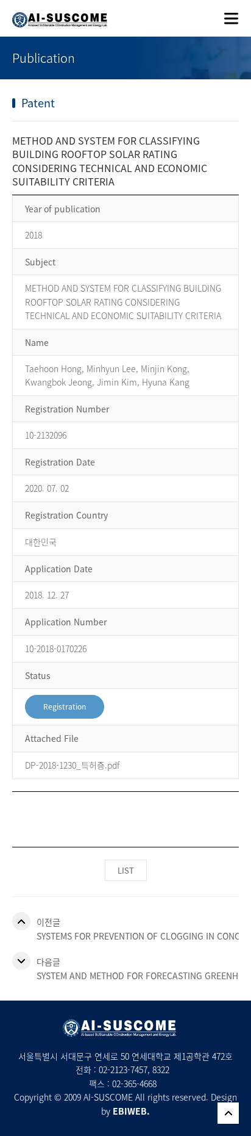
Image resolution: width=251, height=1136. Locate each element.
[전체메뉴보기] (231, 18)
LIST (126, 870)
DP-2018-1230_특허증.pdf (72, 765)
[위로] (228, 1113)
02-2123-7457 (123, 1069)
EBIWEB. (131, 1111)
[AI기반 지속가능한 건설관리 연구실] (54, 13)
